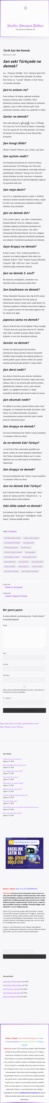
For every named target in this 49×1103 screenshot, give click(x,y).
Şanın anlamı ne (23, 566)
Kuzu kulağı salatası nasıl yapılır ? (13, 771)
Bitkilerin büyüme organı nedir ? (12, 789)
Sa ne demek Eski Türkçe (12, 543)
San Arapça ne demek (11, 547)
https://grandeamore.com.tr (28, 723)
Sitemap (20, 727)
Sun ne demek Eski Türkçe (30, 571)
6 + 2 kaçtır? (7, 698)
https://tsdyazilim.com (8, 723)
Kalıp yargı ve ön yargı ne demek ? (13, 783)
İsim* (4, 653)
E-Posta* (5, 664)
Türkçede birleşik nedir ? (10, 801)
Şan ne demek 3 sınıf (29, 557)
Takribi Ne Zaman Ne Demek (11, 996)
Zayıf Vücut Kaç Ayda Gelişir (12, 989)
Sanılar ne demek (10, 566)
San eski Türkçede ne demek (13, 552)
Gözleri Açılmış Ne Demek (16, 596)
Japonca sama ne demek (31, 538)
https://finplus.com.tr (8, 727)
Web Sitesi (6, 675)
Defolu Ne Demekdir (14, 587)
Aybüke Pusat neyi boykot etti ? (12, 759)
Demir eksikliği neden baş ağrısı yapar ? (15, 765)
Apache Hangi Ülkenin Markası (12, 981)
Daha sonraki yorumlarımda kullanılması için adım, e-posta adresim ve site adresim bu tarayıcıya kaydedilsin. (24, 691)
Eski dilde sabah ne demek (12, 538)
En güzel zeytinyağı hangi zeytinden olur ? (15, 795)
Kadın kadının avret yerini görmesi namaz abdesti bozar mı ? (21, 807)
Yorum (5, 625)
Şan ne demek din (10, 562)
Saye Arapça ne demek (11, 571)
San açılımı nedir (29, 543)
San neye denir (23, 562)
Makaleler (12, 531)
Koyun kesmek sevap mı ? (11, 777)
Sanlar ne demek (37, 566)
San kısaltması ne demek (12, 557)
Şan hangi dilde (30, 552)
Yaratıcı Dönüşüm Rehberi (25, 25)
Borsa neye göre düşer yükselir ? (12, 813)
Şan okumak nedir (37, 562)
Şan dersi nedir (25, 547)
